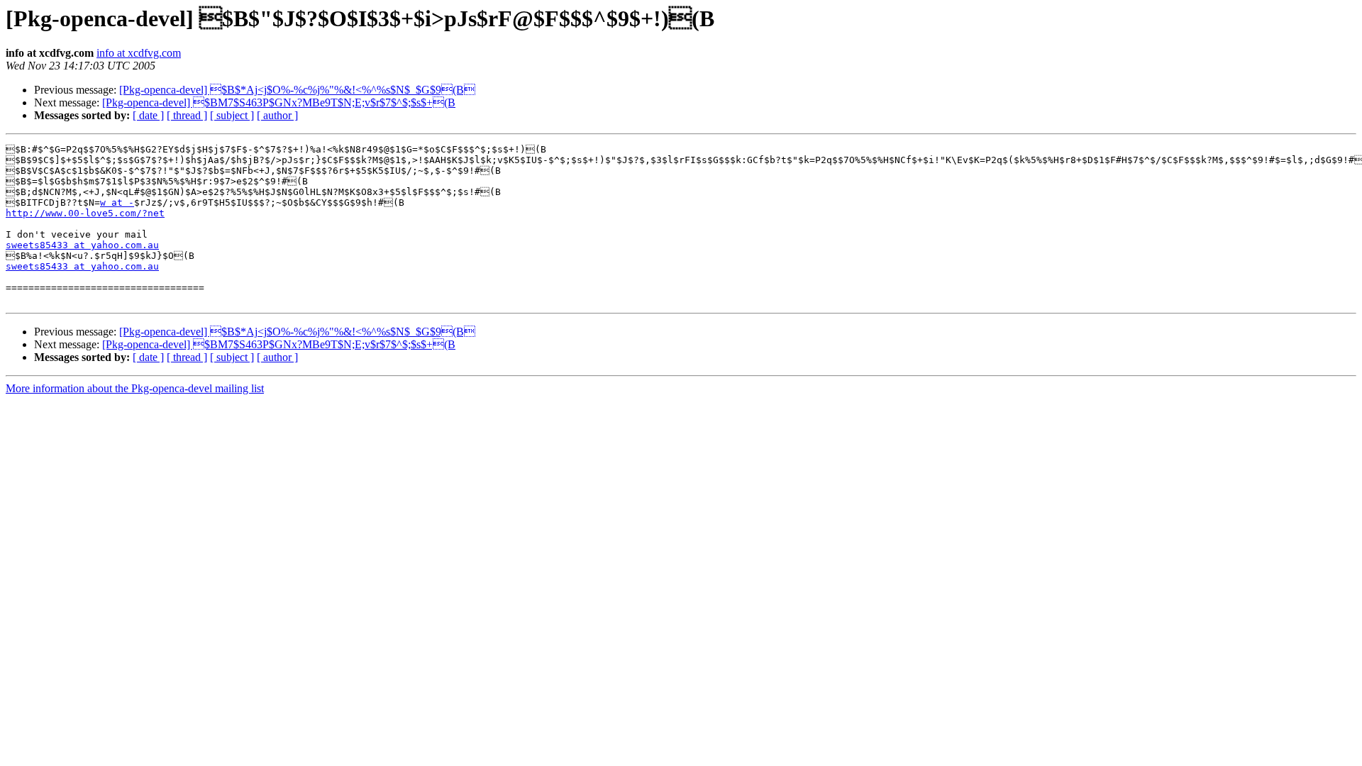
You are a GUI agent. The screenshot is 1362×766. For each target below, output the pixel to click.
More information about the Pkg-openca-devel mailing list (135, 388)
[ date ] (148, 115)
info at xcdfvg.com (138, 53)
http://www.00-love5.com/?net (85, 213)
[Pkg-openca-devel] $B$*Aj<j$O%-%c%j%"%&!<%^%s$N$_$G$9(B (297, 90)
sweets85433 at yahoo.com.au (82, 245)
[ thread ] (187, 115)
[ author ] (277, 115)
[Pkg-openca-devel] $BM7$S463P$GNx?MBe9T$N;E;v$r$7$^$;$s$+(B (278, 102)
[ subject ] (232, 115)
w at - (117, 202)
